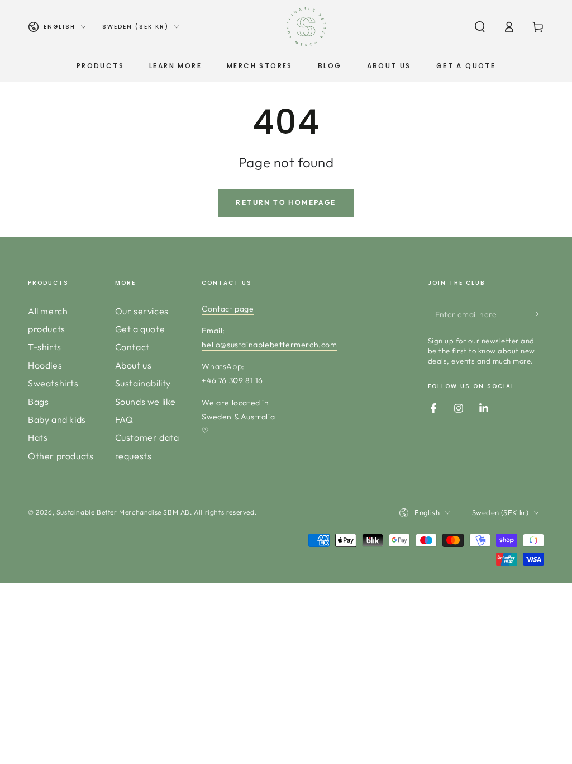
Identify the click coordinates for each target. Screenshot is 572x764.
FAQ (124, 419)
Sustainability (143, 383)
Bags (38, 401)
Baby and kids (57, 419)
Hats (37, 437)
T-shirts (44, 346)
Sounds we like (145, 401)
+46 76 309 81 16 (232, 380)
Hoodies (45, 365)
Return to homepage (286, 202)
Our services (142, 311)
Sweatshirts (53, 383)
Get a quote (140, 328)
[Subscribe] (537, 314)
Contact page (228, 309)
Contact (132, 346)
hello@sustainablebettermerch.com (269, 344)
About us (133, 365)
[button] (479, 27)
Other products (60, 455)
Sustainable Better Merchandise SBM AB (123, 512)
